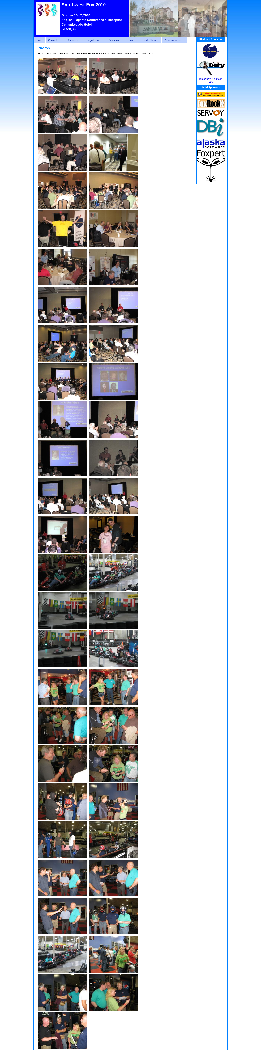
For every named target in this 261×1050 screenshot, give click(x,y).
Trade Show (148, 40)
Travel (129, 40)
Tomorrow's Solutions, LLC (211, 80)
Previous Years (171, 40)
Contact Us (54, 40)
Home (39, 40)
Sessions (112, 40)
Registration (92, 40)
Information (70, 40)
